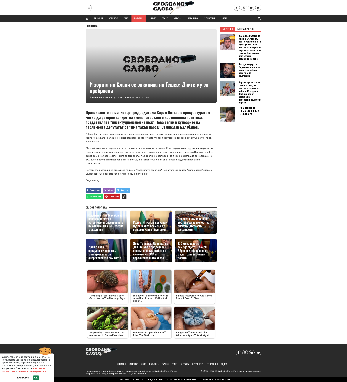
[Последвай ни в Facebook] (237, 8)
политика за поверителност (32, 371)
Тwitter (125, 190)
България (98, 18)
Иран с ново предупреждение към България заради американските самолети (104, 252)
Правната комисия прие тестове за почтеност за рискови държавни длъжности (193, 224)
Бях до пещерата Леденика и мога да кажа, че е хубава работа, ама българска (249, 69)
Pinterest (114, 196)
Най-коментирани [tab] (245, 29)
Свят (126, 18)
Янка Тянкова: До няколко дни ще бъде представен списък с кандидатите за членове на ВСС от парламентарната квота (150, 250)
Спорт (165, 18)
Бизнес (153, 18)
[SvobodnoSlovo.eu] (101, 353)
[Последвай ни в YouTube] (251, 8)
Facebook (95, 190)
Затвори (23, 377)
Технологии (210, 18)
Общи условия (155, 379)
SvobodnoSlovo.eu (102, 97)
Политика (139, 18)
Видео (224, 18)
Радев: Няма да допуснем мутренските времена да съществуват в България (150, 225)
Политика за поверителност (182, 379)
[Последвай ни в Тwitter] (258, 8)
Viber (110, 190)
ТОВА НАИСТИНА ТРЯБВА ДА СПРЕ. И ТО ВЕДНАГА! (249, 110)
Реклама (124, 379)
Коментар (113, 18)
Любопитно (192, 18)
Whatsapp (95, 196)
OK (36, 377)
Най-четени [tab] (227, 29)
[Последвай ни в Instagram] (244, 8)
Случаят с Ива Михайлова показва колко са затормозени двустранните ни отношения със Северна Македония (105, 222)
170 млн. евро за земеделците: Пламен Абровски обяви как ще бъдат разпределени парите (193, 250)
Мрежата (177, 18)
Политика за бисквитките (216, 379)
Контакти (138, 379)
